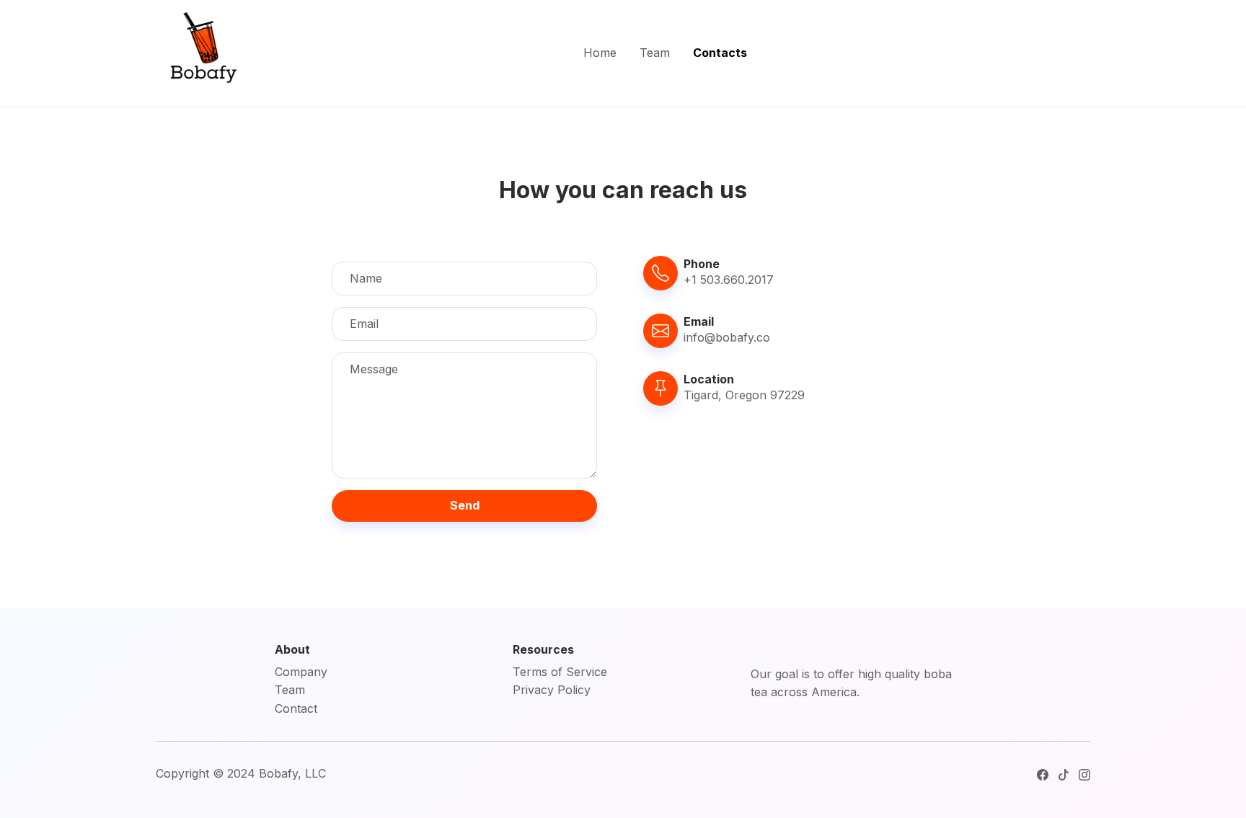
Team (655, 52)
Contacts (720, 52)
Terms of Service (560, 671)
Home (600, 52)
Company (301, 671)
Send (465, 505)
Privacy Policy (552, 690)
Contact (296, 708)
